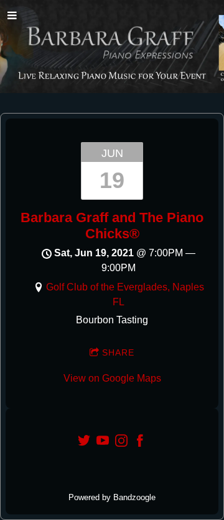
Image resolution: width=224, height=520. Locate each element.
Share (118, 352)
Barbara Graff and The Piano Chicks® (112, 225)
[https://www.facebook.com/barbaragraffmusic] (140, 442)
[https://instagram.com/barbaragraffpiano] (121, 442)
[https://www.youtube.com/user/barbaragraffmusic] (102, 442)
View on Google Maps (112, 378)
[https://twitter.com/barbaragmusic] (84, 442)
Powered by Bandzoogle (112, 497)
